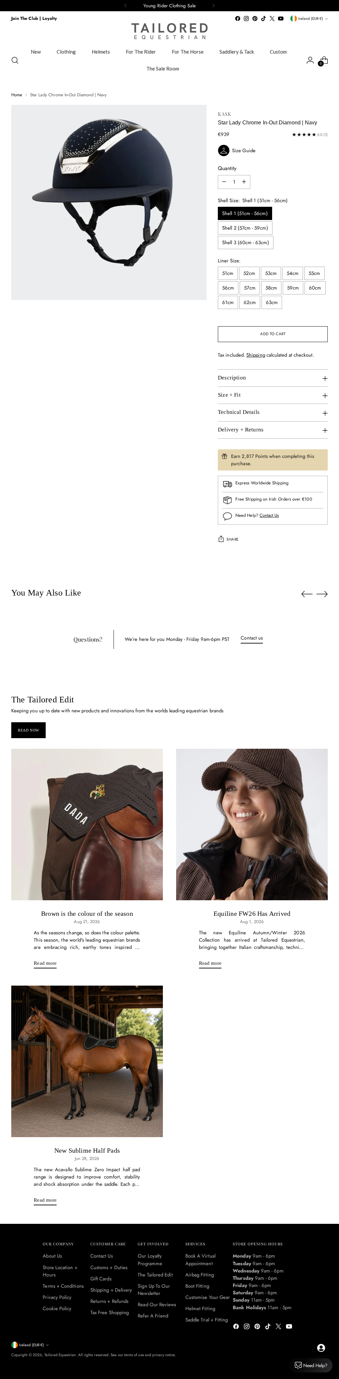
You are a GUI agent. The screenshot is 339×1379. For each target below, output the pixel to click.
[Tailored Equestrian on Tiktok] (263, 19)
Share (232, 539)
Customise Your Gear (207, 1297)
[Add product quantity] (244, 182)
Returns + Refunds (109, 1301)
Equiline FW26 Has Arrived (252, 913)
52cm (249, 273)
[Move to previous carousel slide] (307, 594)
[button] (273, 150)
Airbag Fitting (199, 1274)
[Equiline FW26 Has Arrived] (252, 824)
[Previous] (125, 5)
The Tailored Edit (155, 1274)
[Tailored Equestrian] (169, 31)
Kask (224, 114)
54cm (293, 273)
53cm (271, 273)
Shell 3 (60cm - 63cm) (245, 242)
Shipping (255, 355)
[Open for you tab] (321, 1348)
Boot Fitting (197, 1286)
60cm (315, 287)
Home (16, 95)
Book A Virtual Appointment (200, 1259)
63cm (272, 302)
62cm (250, 302)
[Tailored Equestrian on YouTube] (281, 19)
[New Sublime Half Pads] (87, 1061)
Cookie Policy (57, 1308)
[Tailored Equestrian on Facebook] (238, 19)
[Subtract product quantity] (224, 182)
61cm (228, 302)
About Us (52, 1256)
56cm (228, 287)
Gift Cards (101, 1278)
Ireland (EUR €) (310, 18)
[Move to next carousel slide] (322, 594)
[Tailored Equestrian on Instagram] (246, 19)
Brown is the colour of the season (87, 913)
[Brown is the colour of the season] (87, 824)
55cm (314, 273)
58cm (271, 287)
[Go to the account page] (310, 60)
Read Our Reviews (157, 1304)
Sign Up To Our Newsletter (154, 1289)
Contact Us (269, 515)
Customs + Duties (108, 1267)
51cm (227, 273)
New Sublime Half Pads (87, 1150)
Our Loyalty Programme (150, 1259)
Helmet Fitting (200, 1308)
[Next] (213, 5)
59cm (293, 287)
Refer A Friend (153, 1315)
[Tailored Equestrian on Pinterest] (255, 19)
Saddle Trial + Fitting (206, 1319)
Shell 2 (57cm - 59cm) (245, 228)
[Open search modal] (15, 60)
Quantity (227, 168)
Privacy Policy (57, 1297)
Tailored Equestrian (60, 1354)
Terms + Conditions (63, 1286)
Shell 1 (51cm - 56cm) (245, 213)
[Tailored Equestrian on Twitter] (272, 19)
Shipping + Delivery (111, 1290)
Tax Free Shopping (109, 1312)
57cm (249, 287)
